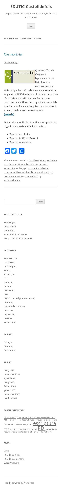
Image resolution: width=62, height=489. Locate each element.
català (40, 172)
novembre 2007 (12, 394)
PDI (41, 428)
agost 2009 (9, 378)
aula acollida (10, 258)
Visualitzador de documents (18, 238)
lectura (12, 164)
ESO (6, 164)
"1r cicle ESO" (10, 417)
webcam (47, 432)
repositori (9, 314)
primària (8, 302)
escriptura (52, 160)
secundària (9, 168)
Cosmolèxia (13, 54)
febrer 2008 (10, 386)
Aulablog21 (9, 222)
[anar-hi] (9, 114)
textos (7, 176)
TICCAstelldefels (12, 180)
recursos (43, 164)
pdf (35, 429)
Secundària (10, 350)
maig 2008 (9, 382)
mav (6, 294)
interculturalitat (19, 429)
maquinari (9, 290)
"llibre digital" (10, 420)
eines (43, 160)
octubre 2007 (10, 398)
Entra (6, 450)
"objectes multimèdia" (26, 420)
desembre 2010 (12, 374)
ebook (29, 424)
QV (51, 172)
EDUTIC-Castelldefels (31, 6)
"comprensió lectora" (14, 172)
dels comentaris (14, 458)
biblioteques (10, 266)
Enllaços (8, 342)
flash (10, 429)
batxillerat (34, 160)
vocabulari (16, 176)
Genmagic (9, 230)
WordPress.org (11, 462)
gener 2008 (9, 390)
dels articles (12, 454)
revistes (8, 318)
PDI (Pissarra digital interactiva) (19, 298)
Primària (8, 346)
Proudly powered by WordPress (19, 483)
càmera (22, 424)
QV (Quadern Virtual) (27, 164)
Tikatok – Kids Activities (15, 234)
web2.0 (40, 432)
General (8, 282)
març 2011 (9, 370)
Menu (31, 26)
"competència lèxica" (38, 168)
